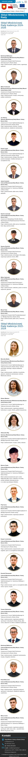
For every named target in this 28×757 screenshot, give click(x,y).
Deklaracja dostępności (10, 752)
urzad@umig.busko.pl (14, 748)
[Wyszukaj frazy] (25, 15)
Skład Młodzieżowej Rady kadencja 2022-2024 (12, 326)
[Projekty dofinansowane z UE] (22, 8)
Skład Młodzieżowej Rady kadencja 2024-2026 (12, 25)
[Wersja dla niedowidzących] (23, 2)
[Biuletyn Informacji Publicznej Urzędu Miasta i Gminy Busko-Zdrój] (13, 8)
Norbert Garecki (16, 756)
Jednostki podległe (7, 1)
